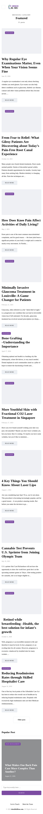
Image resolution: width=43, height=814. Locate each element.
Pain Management (13, 744)
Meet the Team (27, 804)
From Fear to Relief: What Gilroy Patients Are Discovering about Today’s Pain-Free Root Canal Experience (20, 146)
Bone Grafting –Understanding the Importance (16, 342)
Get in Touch (14, 804)
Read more (9, 100)
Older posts (21, 720)
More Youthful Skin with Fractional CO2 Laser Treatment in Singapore (19, 413)
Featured (9, 32)
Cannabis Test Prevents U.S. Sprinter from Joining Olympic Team (20, 552)
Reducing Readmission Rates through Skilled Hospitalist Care (18, 677)
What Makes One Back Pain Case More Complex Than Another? (21, 768)
